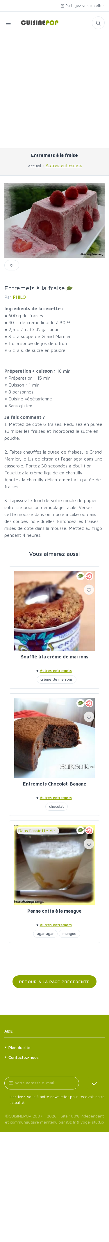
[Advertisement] (54, 91)
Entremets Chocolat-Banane (54, 783)
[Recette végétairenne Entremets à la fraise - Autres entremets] (37, 23)
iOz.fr (71, 1122)
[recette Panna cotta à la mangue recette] (54, 865)
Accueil (34, 165)
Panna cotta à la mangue (54, 911)
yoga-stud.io (92, 1122)
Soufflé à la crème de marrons (54, 656)
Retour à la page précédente (54, 981)
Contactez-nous (23, 1057)
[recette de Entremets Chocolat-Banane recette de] (54, 738)
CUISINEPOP (20, 1115)
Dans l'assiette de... (38, 830)
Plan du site (19, 1047)
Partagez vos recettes (84, 5)
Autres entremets (64, 165)
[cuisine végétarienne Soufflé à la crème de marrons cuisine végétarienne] (54, 611)
